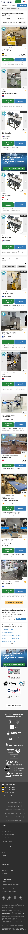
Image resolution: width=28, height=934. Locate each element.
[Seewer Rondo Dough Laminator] (14, 280)
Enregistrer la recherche (14, 602)
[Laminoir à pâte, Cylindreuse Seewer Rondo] (14, 444)
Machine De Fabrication (8, 641)
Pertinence (20, 18)
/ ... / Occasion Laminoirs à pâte (11, 8)
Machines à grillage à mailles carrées (14, 813)
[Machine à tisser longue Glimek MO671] (14, 403)
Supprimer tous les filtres (10, 22)
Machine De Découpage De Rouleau (12, 638)
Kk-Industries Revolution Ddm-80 (14, 817)
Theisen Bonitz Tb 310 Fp (14, 806)
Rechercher (22, 5)
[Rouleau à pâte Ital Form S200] (14, 224)
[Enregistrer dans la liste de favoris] (25, 48)
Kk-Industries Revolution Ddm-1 (14, 820)
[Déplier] (14, 66)
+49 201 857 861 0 (10, 787)
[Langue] (24, 1)
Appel (21, 60)
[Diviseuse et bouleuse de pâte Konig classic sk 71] (14, 570)
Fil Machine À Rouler (7, 629)
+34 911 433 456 (9, 792)
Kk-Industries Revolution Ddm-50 (14, 809)
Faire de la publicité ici (14, 705)
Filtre (8, 18)
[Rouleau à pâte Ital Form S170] (14, 120)
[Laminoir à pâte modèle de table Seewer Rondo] (14, 361)
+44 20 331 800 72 (10, 785)
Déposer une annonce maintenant (14, 168)
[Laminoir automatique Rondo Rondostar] (14, 528)
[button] (26, 1)
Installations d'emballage (14, 802)
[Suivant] (25, 36)
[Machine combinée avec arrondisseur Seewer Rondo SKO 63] (14, 36)
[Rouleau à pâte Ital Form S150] (14, 182)
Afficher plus (14, 644)
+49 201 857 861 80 (10, 790)
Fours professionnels (9, 266)
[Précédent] (2, 36)
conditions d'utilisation (19, 929)
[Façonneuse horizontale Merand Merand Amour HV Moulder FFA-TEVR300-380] (14, 484)
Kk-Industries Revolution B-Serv (14, 799)
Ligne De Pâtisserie (7, 632)
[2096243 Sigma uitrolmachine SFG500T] (14, 78)
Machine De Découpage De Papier (11, 635)
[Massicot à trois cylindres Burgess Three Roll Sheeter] (14, 321)
